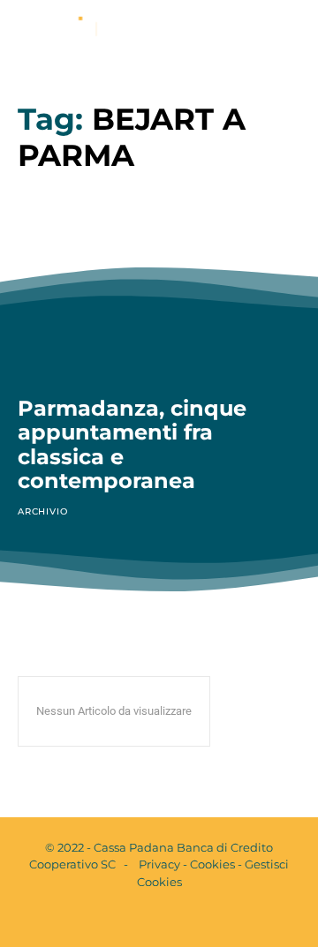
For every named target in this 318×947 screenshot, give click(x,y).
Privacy (159, 864)
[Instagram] (174, 918)
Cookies (212, 864)
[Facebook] (144, 918)
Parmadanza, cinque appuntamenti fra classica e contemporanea (132, 444)
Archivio (42, 511)
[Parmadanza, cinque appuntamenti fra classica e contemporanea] (159, 294)
